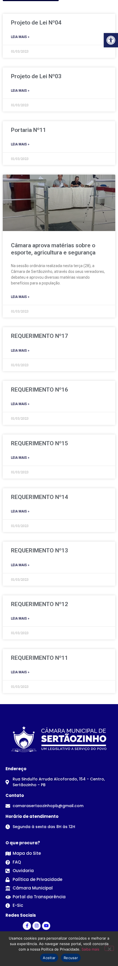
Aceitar (49, 958)
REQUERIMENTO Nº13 (39, 550)
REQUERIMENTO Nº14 (39, 497)
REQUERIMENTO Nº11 (39, 658)
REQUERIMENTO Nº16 (39, 389)
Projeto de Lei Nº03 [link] (36, 76)
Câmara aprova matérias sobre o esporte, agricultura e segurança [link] (53, 249)
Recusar (71, 958)
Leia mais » (20, 404)
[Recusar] (109, 948)
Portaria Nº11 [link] (28, 130)
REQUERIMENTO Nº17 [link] (39, 336)
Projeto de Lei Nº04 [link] (36, 22)
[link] (111, 40)
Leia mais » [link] (20, 37)
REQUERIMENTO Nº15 (39, 443)
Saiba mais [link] (90, 949)
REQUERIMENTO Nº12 (39, 604)
